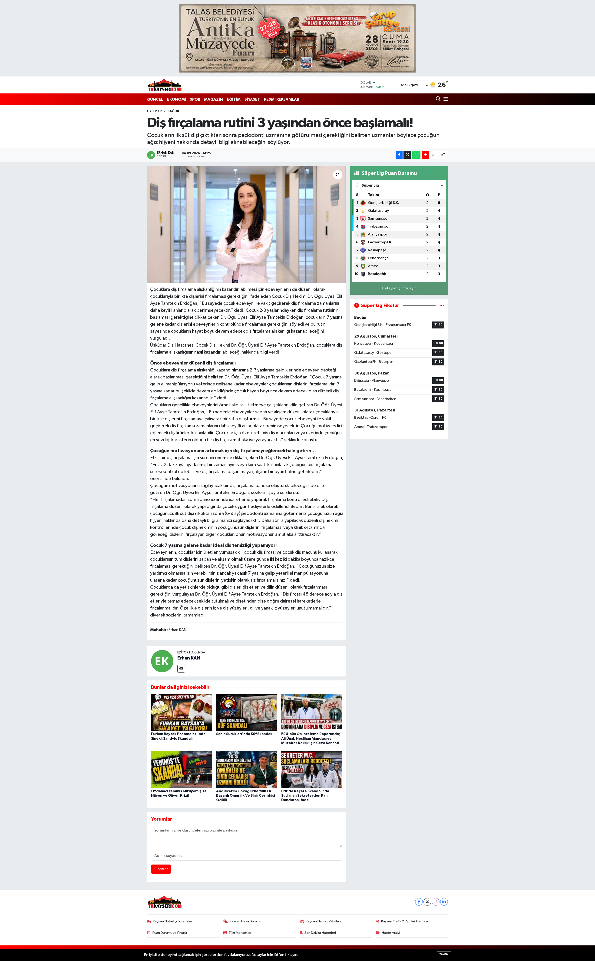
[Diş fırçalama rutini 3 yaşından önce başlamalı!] (246, 224)
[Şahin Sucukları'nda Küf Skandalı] (246, 712)
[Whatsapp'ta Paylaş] (416, 155)
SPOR (195, 99)
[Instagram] (436, 902)
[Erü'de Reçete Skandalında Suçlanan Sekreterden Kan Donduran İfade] (311, 769)
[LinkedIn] (444, 902)
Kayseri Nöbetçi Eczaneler (172, 921)
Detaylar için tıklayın (399, 288)
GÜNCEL (155, 99)
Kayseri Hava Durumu (245, 921)
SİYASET (252, 99)
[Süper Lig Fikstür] (442, 306)
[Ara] (439, 99)
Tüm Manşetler (240, 932)
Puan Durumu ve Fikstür (169, 932)
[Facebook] (419, 902)
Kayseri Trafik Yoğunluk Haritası (404, 921)
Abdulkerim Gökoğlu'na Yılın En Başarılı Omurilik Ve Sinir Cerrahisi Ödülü (245, 795)
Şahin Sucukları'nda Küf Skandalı (244, 734)
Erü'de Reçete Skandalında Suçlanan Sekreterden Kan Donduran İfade (305, 795)
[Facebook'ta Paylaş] (399, 155)
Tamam (443, 954)
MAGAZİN (213, 99)
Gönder (161, 869)
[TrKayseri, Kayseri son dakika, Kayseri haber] (164, 85)
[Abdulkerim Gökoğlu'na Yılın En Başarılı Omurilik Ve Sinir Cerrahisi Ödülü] (246, 769)
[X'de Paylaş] (407, 155)
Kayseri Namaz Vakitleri (323, 921)
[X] (427, 902)
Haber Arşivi (391, 932)
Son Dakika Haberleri (320, 932)
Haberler (154, 111)
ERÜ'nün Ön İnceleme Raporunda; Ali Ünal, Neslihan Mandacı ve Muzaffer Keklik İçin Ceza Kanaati (310, 738)
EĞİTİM (234, 99)
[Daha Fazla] (425, 155)
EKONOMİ (176, 99)
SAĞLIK (173, 111)
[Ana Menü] (445, 99)
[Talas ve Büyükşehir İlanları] (297, 38)
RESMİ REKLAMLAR (281, 99)
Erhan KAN (188, 658)
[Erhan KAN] (162, 661)
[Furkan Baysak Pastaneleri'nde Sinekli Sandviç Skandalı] (181, 712)
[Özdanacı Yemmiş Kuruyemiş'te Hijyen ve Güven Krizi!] (181, 769)
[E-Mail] (181, 669)
